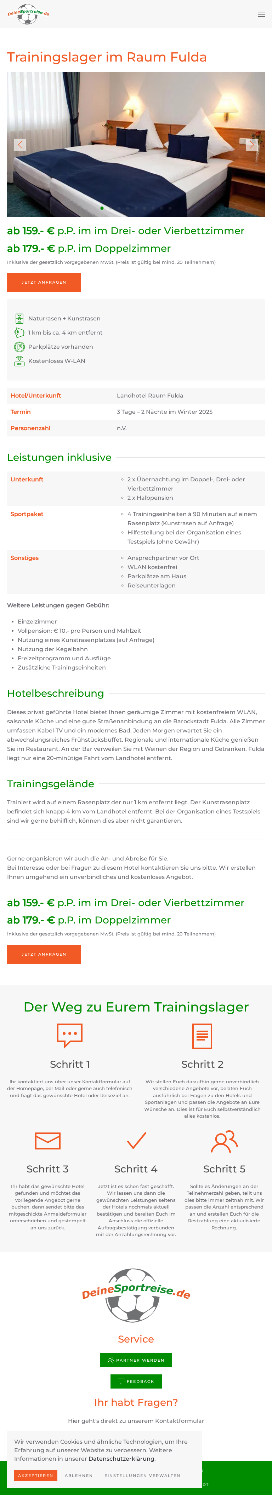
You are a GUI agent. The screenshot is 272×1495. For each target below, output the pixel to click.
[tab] (102, 208)
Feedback (140, 1381)
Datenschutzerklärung (121, 1458)
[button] (261, 14)
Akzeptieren (35, 1475)
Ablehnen (79, 1475)
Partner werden (140, 1360)
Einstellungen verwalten (142, 1475)
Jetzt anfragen (44, 282)
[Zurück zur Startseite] (28, 14)
